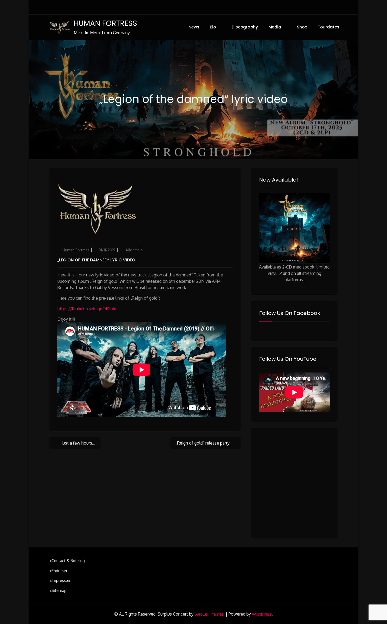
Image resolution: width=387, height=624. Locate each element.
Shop (302, 27)
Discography (245, 27)
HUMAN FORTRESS (105, 23)
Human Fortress (76, 250)
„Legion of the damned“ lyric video (96, 260)
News (193, 27)
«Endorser (58, 570)
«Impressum (60, 580)
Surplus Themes (209, 614)
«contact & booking (67, 560)
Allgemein (134, 250)
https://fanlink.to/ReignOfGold (86, 308)
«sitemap (58, 590)
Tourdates (328, 27)
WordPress (262, 614)
